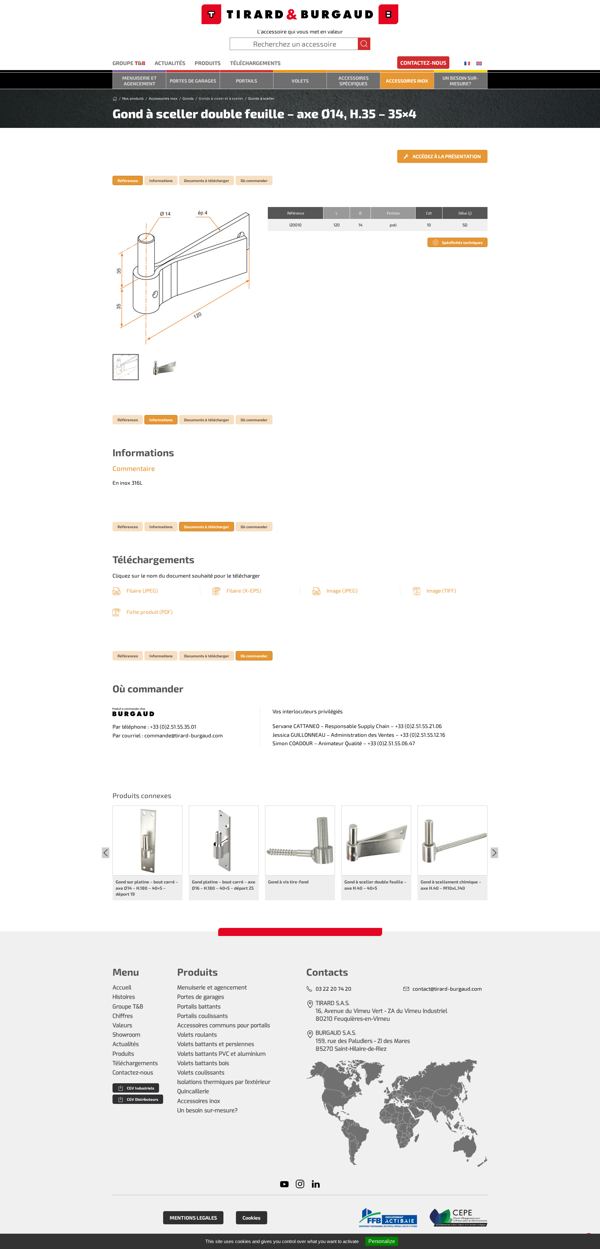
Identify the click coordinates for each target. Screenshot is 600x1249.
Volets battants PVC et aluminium (221, 1054)
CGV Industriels (140, 1088)
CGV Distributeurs (142, 1099)
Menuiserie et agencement (139, 80)
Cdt (429, 213)
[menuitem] (467, 63)
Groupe (128, 63)
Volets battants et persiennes (215, 1044)
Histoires (123, 997)
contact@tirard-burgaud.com (447, 988)
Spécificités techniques (462, 242)
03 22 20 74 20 (333, 988)
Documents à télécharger (206, 180)
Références (128, 180)
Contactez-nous (423, 62)
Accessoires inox (407, 80)
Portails (246, 80)
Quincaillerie (193, 1091)
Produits (208, 63)
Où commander (254, 180)
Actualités (170, 63)
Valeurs (122, 1025)
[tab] (125, 367)
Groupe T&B (127, 1006)
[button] (183, 277)
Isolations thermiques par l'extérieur (223, 1082)
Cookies (251, 1218)
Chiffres (122, 1016)
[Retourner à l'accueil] (300, 13)
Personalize (381, 1241)
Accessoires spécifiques (353, 80)
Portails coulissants (202, 1016)
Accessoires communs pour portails (223, 1025)
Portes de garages (193, 80)
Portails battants (199, 1006)
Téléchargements (255, 63)
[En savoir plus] (388, 1217)
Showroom (126, 1035)
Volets (300, 80)
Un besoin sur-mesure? (460, 80)
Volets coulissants (200, 1072)
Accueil (121, 987)
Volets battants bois (203, 1063)
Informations (160, 180)
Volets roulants (197, 1035)
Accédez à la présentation (446, 156)
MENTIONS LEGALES (193, 1218)
